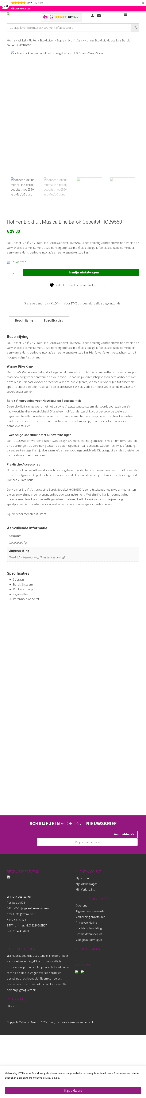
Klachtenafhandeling (89, 928)
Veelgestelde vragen (89, 939)
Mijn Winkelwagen (87, 884)
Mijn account (83, 878)
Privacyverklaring (86, 922)
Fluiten (33, 40)
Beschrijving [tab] (24, 320)
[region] (73, 1081)
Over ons (81, 905)
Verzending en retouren (90, 917)
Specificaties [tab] (53, 320)
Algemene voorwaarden (91, 911)
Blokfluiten (47, 40)
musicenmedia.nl (82, 1022)
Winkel (22, 40)
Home (11, 40)
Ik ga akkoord (73, 1090)
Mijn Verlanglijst (85, 889)
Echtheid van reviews (89, 934)
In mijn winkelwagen (84, 272)
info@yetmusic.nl (25, 914)
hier (14, 514)
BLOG (10, 1005)
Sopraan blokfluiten (69, 40)
